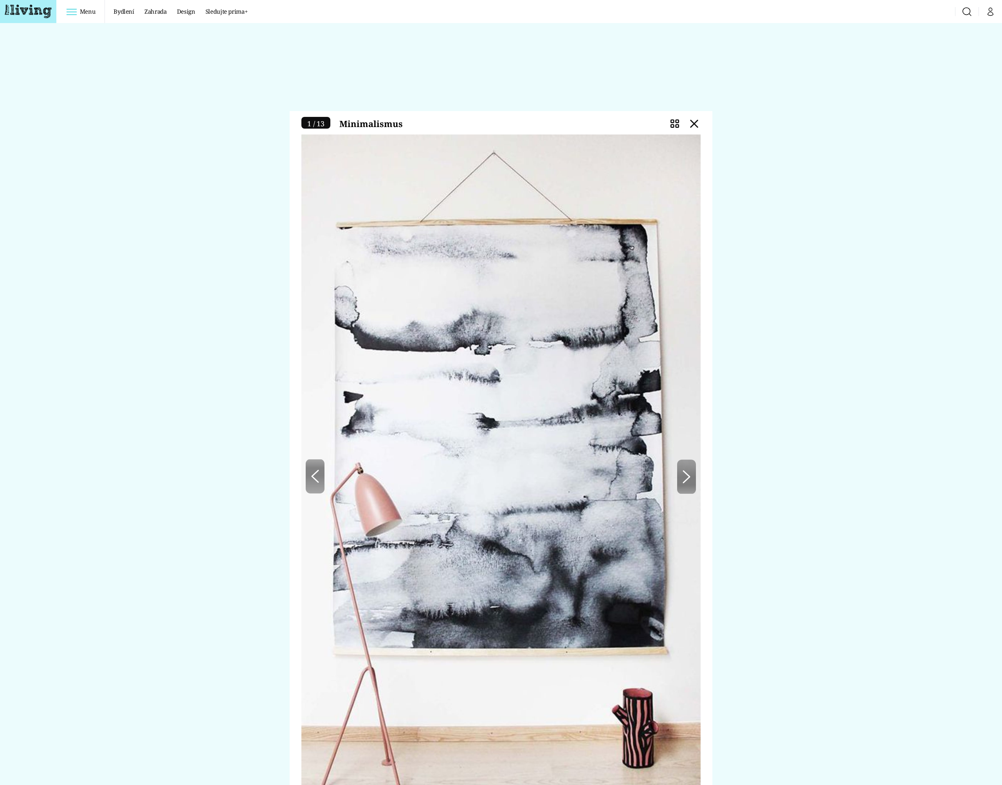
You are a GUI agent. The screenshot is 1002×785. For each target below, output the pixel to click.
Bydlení (124, 11)
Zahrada (155, 11)
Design (186, 11)
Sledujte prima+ (226, 11)
